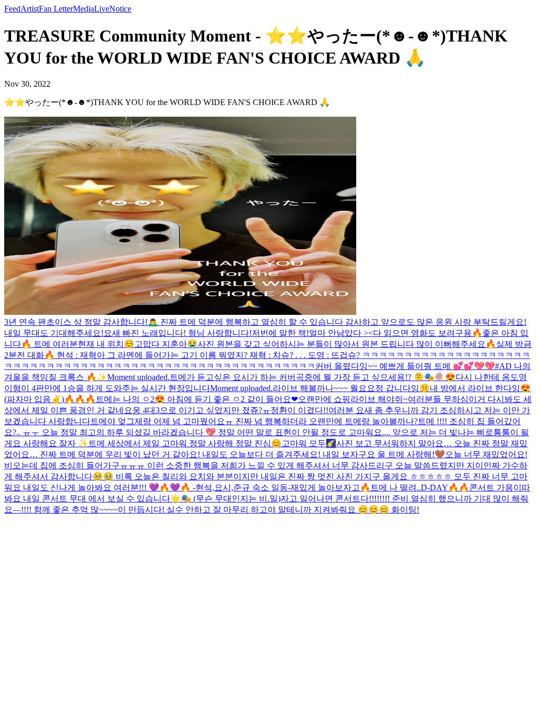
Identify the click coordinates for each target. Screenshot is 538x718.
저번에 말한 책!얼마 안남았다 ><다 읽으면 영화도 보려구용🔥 (367, 333)
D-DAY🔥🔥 (445, 487)
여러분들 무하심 (438, 399)
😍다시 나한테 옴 (477, 377)
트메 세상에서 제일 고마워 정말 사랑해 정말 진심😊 (185, 443)
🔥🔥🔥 (80, 399)
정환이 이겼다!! (299, 410)
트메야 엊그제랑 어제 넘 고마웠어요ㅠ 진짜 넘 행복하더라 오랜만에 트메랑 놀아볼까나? (254, 421)
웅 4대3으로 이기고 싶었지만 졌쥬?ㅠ (201, 410)
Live (101, 8)
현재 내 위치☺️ (106, 344)
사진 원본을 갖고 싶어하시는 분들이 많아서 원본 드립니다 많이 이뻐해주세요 (341, 344)
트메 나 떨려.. (395, 487)
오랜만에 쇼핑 (324, 399)
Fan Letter (56, 8)
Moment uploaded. (138, 377)
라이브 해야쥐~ (379, 399)
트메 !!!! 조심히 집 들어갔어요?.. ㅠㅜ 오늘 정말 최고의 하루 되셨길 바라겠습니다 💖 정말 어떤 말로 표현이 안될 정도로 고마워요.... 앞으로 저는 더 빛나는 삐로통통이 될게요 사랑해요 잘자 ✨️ (266, 432)
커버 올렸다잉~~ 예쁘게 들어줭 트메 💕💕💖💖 (405, 366)
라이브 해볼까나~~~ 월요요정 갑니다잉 (346, 388)
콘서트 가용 (491, 487)
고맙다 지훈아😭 (166, 344)
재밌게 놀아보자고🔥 (330, 487)
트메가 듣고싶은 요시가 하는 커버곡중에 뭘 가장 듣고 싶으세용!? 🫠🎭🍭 (307, 377)
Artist (29, 8)
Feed (12, 8)
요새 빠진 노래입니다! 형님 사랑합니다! (178, 333)
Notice (120, 8)
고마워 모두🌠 (309, 443)
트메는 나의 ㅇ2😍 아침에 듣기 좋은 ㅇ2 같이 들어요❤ (197, 399)
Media (83, 8)
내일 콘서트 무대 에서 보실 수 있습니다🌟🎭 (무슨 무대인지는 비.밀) (152, 498)
